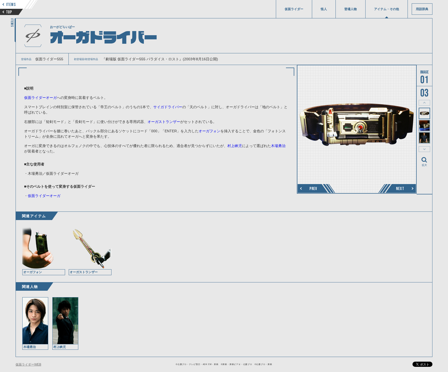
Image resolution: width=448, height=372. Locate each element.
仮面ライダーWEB (28, 364)
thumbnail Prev (424, 103)
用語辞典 (422, 9)
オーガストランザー (164, 122)
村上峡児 (234, 146)
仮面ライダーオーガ (40, 98)
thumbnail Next (424, 149)
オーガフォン (209, 131)
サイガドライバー (167, 107)
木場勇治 (278, 146)
